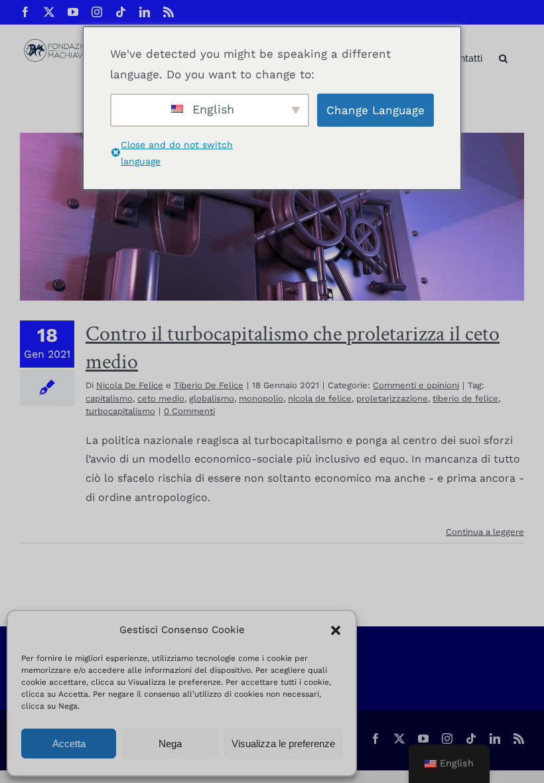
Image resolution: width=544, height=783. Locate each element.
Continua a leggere (485, 532)
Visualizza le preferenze (283, 743)
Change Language (375, 110)
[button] (335, 630)
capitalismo (109, 398)
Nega (170, 743)
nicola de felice (320, 398)
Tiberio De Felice (208, 385)
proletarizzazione (392, 398)
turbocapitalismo (120, 411)
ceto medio (160, 398)
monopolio (261, 398)
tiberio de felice (465, 398)
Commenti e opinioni (416, 385)
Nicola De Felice (129, 385)
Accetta (69, 743)
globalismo (211, 398)
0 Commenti (189, 411)
